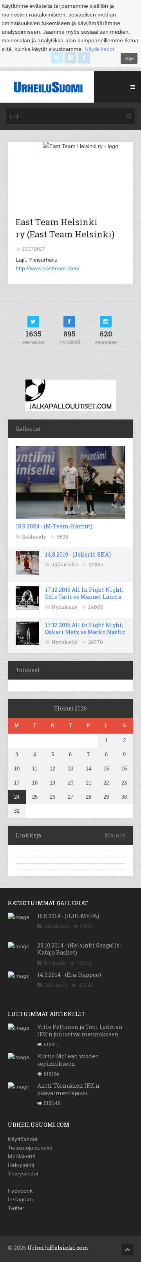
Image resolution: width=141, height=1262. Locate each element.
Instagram (20, 1199)
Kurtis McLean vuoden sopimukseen (68, 1059)
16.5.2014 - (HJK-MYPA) (68, 916)
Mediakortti (21, 1156)
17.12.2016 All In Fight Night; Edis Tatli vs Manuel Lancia (84, 593)
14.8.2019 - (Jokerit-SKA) (78, 554)
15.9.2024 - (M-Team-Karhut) (54, 526)
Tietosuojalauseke (30, 1147)
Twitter (16, 1208)
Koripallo (54, 962)
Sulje (129, 58)
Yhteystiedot (23, 1173)
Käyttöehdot (23, 1139)
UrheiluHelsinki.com (58, 1247)
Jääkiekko (64, 564)
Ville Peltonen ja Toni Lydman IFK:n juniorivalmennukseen (80, 1030)
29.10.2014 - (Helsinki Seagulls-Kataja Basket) (79, 949)
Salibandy (34, 536)
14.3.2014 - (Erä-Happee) (69, 974)
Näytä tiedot (99, 49)
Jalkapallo (56, 925)
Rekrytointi (21, 1165)
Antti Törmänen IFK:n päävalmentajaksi (68, 1089)
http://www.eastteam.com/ (48, 268)
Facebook (20, 1191)
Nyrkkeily (64, 606)
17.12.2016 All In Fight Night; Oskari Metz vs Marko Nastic (85, 628)
